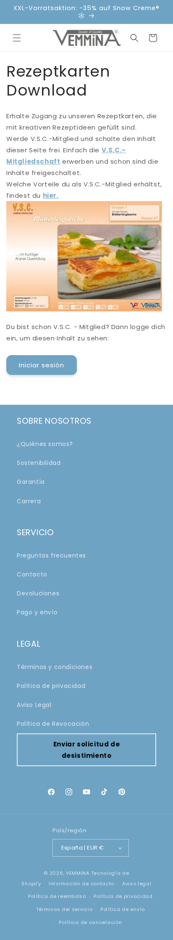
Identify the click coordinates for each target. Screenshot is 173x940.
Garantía (31, 482)
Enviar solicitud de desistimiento (86, 750)
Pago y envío (37, 612)
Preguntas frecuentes (51, 555)
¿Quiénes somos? (45, 444)
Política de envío (122, 909)
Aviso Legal (34, 705)
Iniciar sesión (41, 365)
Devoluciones (38, 593)
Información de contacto (81, 883)
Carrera (29, 501)
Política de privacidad (51, 686)
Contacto (32, 574)
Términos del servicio (64, 909)
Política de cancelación (90, 922)
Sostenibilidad (38, 463)
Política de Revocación (53, 724)
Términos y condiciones (54, 667)
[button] (17, 38)
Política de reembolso (57, 896)
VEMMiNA (77, 873)
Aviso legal (137, 883)
